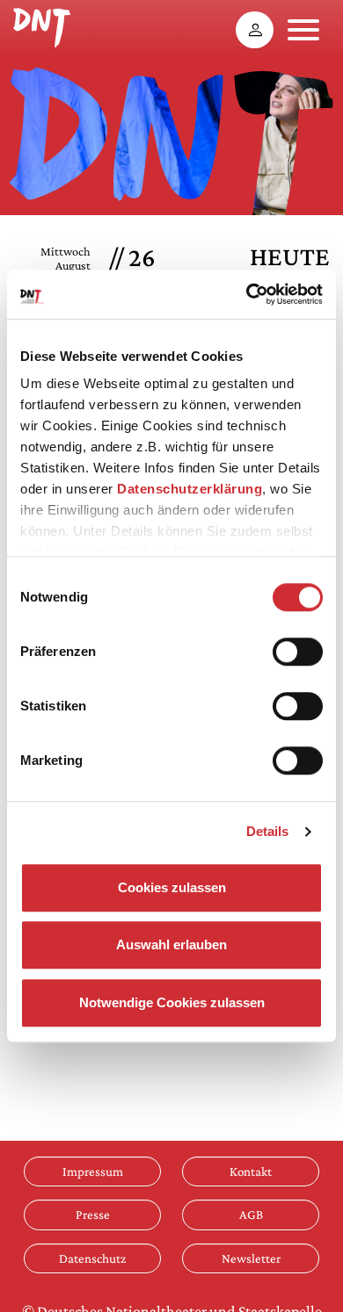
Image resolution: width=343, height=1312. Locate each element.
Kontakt (251, 1171)
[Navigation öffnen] (303, 30)
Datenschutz (92, 1258)
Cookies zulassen (172, 887)
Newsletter (251, 1258)
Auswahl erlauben (171, 944)
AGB (251, 1214)
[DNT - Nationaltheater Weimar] (41, 25)
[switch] (298, 652)
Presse (93, 1214)
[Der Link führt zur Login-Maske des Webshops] (255, 29)
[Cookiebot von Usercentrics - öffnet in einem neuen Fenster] (247, 294)
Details (267, 831)
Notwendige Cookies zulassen (172, 1002)
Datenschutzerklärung (189, 488)
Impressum (92, 1171)
